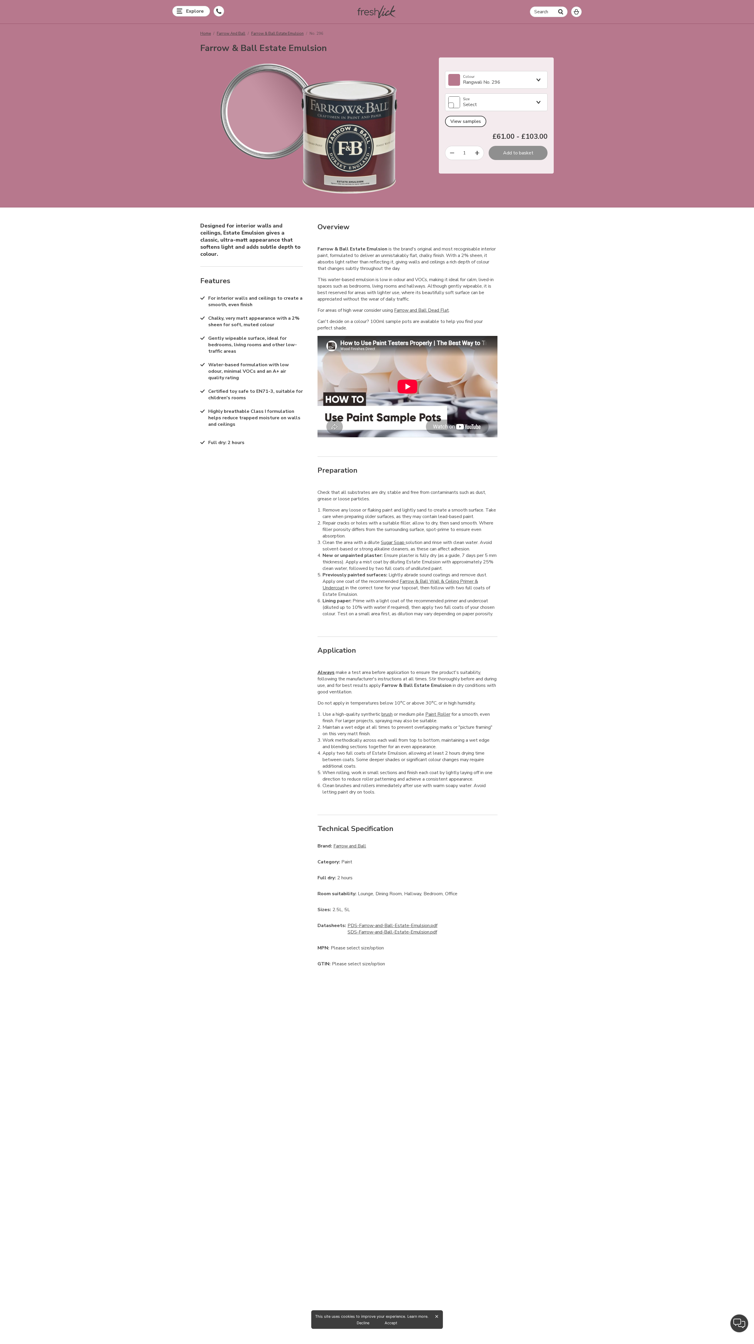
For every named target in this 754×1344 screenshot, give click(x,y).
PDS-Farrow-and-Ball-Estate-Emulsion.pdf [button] (392, 925)
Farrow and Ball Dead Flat (421, 310)
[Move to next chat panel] (739, 1323)
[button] (377, 12)
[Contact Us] (219, 11)
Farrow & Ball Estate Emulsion (277, 33)
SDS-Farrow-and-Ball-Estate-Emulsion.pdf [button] (392, 932)
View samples (465, 121)
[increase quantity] (477, 153)
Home (205, 33)
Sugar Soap (393, 542)
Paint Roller (437, 714)
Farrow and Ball (231, 33)
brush (387, 714)
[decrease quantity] (452, 153)
